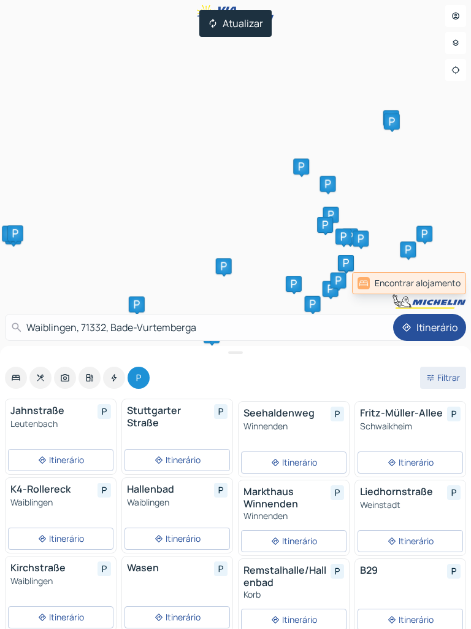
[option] (16, 378)
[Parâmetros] (455, 43)
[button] (301, 166)
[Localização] (455, 70)
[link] (409, 283)
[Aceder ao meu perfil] (455, 16)
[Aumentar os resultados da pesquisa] (235, 352)
